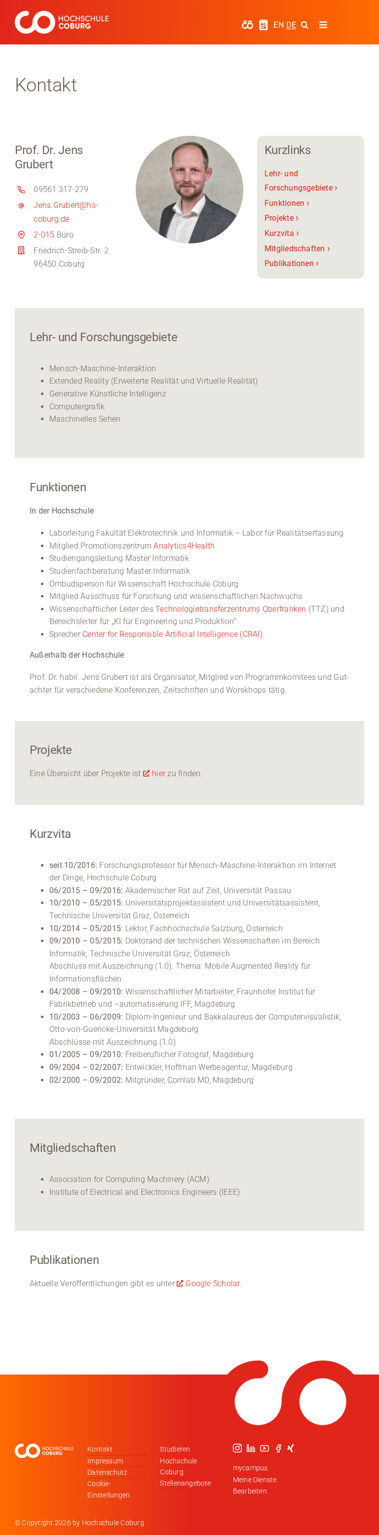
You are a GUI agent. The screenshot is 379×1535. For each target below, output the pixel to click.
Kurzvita (282, 233)
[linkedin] (250, 1448)
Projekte (282, 218)
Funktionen (287, 203)
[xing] (290, 1448)
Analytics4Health (184, 546)
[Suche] (304, 25)
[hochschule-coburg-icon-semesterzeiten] (263, 22)
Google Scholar (212, 1283)
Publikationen (292, 263)
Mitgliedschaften (297, 248)
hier (158, 773)
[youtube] (264, 1448)
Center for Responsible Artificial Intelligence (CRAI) (172, 634)
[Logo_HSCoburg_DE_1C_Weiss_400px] (62, 14)
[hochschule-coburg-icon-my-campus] (247, 23)
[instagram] (237, 1448)
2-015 (44, 234)
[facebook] (278, 1448)
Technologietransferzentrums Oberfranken (229, 609)
